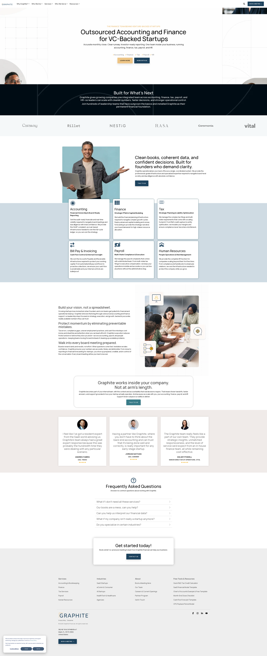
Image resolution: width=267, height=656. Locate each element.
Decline (38, 649)
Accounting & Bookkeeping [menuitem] (68, 583)
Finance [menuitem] (61, 587)
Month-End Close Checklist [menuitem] (183, 595)
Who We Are (36, 4)
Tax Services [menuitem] (63, 591)
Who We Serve (60, 4)
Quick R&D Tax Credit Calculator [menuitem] (185, 583)
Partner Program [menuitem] (141, 595)
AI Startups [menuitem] (101, 591)
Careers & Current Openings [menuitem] (146, 591)
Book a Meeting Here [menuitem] (143, 583)
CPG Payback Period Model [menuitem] (183, 604)
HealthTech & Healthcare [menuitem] (106, 595)
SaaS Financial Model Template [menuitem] (185, 587)
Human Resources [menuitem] (65, 600)
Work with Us (142, 60)
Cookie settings (14, 649)
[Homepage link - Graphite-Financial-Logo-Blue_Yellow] (74, 617)
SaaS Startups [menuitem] (102, 583)
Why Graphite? (22, 4)
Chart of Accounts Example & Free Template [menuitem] (190, 591)
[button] (193, 613)
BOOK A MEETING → (255, 4)
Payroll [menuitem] (61, 595)
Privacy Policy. (33, 640)
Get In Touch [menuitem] (140, 600)
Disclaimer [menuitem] (70, 620)
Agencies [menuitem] (100, 600)
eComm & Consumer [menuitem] (105, 587)
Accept (26, 649)
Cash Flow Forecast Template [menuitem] (184, 600)
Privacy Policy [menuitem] (62, 620)
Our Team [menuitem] (139, 587)
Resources (74, 4)
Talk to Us (142, 183)
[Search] (244, 4)
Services (48, 4)
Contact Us (133, 556)
